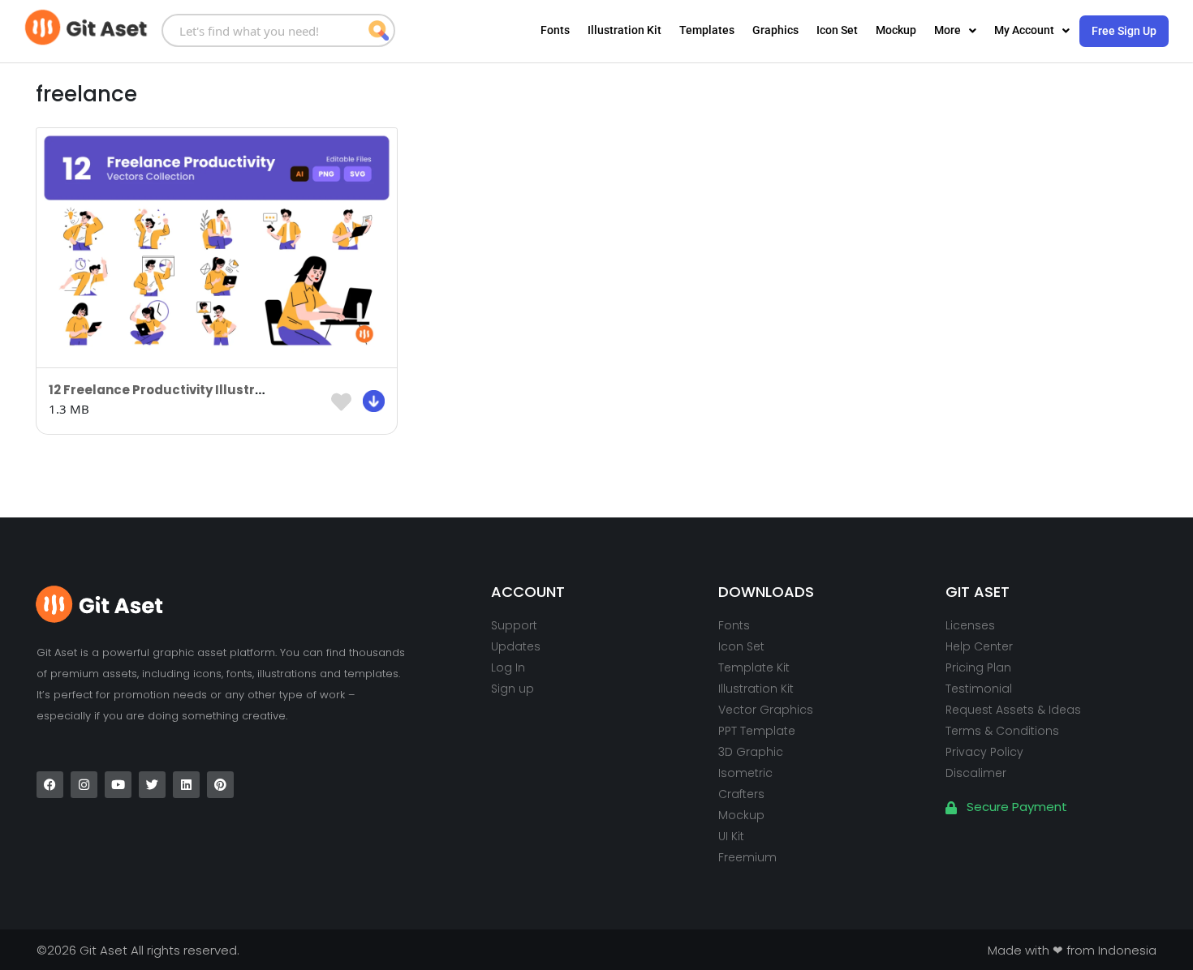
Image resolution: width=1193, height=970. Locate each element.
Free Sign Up (1124, 30)
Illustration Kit (624, 30)
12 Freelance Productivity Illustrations (172, 389)
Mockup (896, 30)
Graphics (775, 30)
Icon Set (837, 30)
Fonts (555, 30)
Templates (706, 30)
